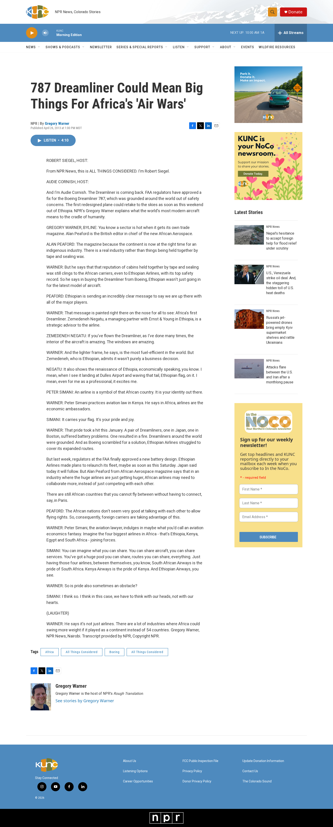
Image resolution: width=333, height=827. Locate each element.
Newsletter (101, 47)
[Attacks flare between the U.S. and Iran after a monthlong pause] (249, 368)
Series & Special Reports (139, 47)
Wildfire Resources (277, 47)
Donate (295, 12)
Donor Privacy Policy (197, 781)
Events (247, 47)
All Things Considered (82, 652)
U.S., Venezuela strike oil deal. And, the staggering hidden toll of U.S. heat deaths (281, 283)
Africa (49, 652)
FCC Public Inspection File (200, 761)
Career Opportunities (138, 781)
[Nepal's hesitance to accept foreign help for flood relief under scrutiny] (249, 235)
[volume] (45, 33)
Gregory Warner (57, 123)
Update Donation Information (263, 761)
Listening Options (135, 771)
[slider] (52, 32)
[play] (31, 33)
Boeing (114, 652)
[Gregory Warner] (41, 696)
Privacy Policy (192, 771)
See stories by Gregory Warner (85, 700)
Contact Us (250, 771)
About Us (129, 761)
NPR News (273, 226)
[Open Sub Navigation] (39, 47)
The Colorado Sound (257, 781)
